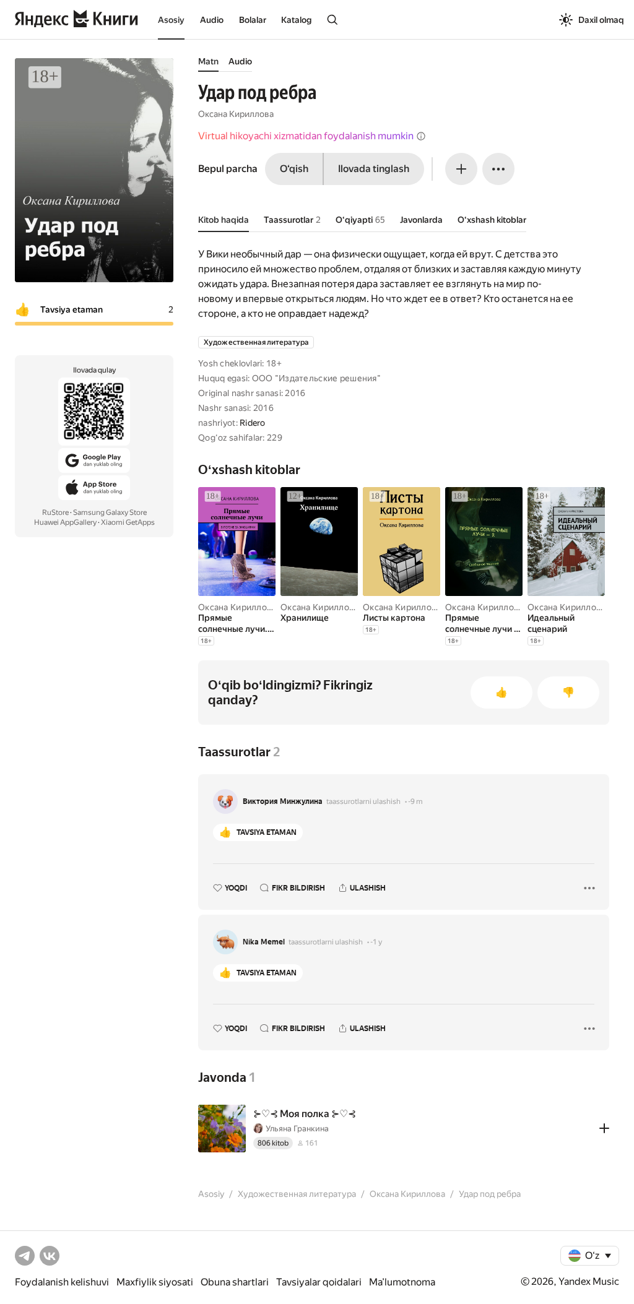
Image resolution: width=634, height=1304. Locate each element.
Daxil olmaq (601, 20)
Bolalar (252, 20)
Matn (208, 61)
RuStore (55, 512)
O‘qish (294, 169)
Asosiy (171, 20)
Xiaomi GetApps (128, 522)
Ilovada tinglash (373, 169)
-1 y (376, 942)
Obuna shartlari (235, 1282)
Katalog (296, 20)
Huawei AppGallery (65, 522)
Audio (212, 20)
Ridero (253, 423)
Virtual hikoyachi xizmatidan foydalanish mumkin (306, 136)
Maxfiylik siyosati (154, 1282)
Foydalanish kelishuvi (62, 1282)
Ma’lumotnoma (402, 1282)
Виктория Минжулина (283, 801)
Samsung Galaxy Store (110, 512)
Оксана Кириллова (236, 114)
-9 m (415, 801)
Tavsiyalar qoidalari (319, 1282)
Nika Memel (264, 942)
